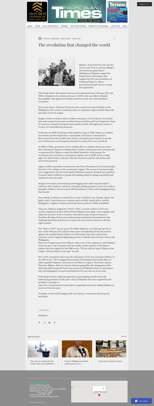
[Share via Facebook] (39, 322)
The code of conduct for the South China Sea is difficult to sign (42, 362)
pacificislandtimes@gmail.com (47, 396)
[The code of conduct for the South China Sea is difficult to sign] (43, 348)
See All (123, 336)
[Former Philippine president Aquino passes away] (77, 348)
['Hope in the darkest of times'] (111, 348)
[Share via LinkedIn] (49, 322)
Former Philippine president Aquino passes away (76, 362)
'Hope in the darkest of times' (110, 361)
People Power (44, 310)
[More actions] (114, 38)
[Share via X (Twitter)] (44, 322)
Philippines (43, 315)
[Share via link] (55, 322)
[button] (144, 4)
